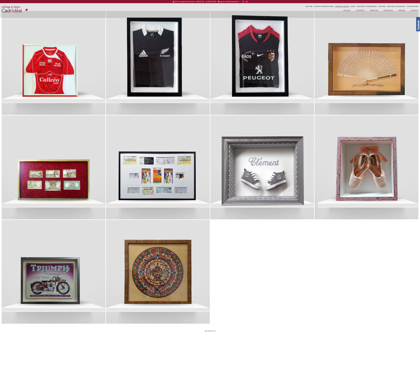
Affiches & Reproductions (324, 6)
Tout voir (308, 6)
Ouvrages (382, 6)
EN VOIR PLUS (210, 331)
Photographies (412, 6)
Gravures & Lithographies (367, 6)
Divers (353, 6)
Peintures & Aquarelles (396, 6)
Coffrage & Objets (342, 6)
